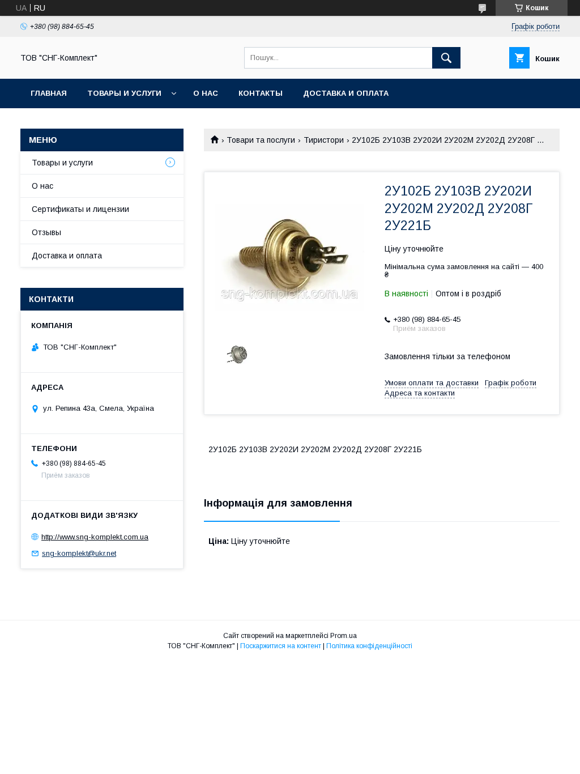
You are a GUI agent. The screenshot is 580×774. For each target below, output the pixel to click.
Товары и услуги (124, 93)
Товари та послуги (261, 139)
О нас (205, 93)
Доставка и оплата (346, 93)
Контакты (260, 93)
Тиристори (324, 139)
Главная (49, 93)
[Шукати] (446, 58)
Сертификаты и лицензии (80, 209)
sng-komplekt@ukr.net (79, 553)
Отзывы (46, 232)
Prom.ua (343, 636)
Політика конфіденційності (369, 646)
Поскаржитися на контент (280, 646)
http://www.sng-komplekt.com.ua (94, 537)
